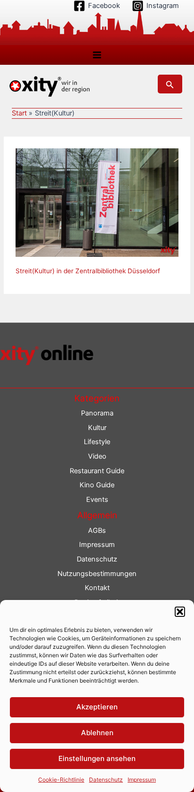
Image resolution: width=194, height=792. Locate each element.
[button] (180, 611)
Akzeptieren (97, 706)
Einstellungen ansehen (97, 758)
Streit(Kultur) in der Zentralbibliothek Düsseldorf (88, 271)
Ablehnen (97, 732)
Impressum (142, 779)
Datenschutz (106, 779)
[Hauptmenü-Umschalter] (97, 55)
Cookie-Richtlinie (61, 779)
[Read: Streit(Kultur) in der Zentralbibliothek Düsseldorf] (97, 202)
